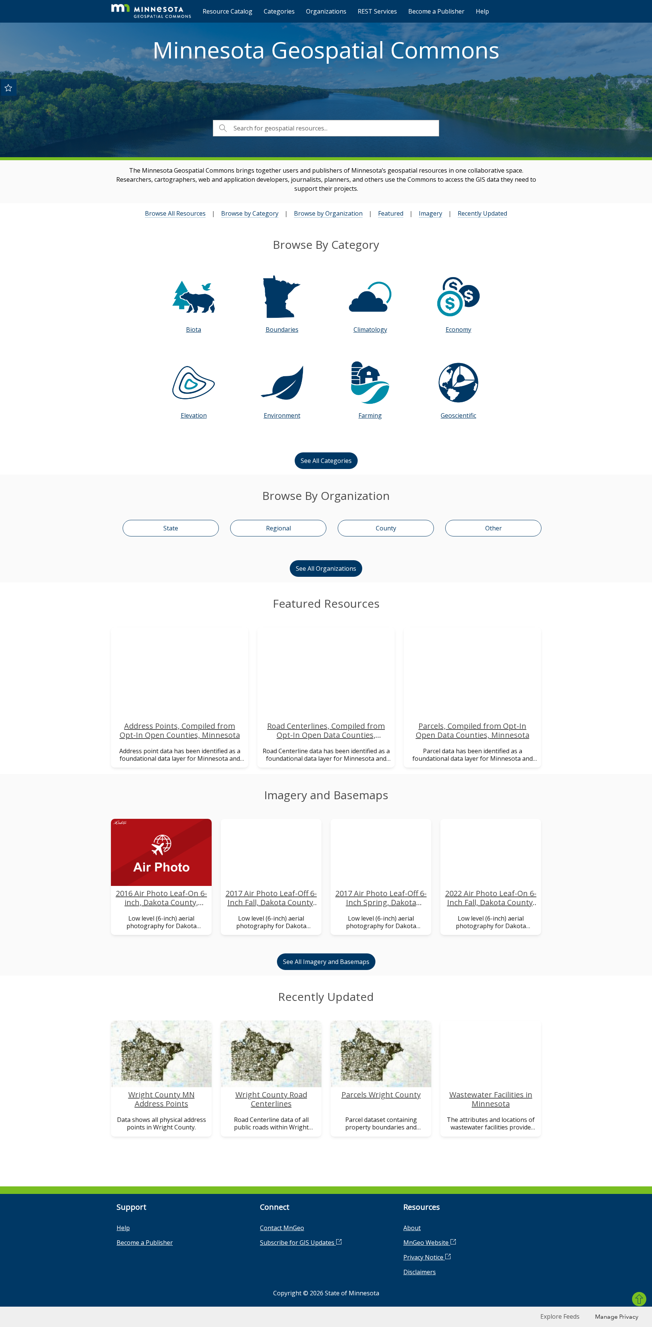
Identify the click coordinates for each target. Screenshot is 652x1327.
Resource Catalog (227, 11)
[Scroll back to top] (639, 1299)
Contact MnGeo (282, 1228)
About (412, 1228)
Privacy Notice (424, 1257)
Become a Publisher (436, 11)
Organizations (326, 11)
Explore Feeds (560, 1316)
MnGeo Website (426, 1242)
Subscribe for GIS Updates (298, 1242)
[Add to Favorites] (8, 87)
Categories (279, 11)
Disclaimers (419, 1272)
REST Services (377, 11)
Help (482, 11)
